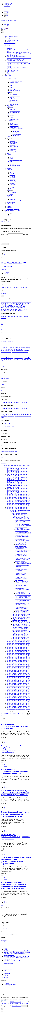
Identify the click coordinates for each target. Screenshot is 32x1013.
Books (8, 45)
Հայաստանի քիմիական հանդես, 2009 (18, 687)
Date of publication (14, 82)
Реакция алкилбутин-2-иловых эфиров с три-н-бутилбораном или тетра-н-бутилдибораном (23, 595)
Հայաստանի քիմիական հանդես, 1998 (18, 671)
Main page (4, 940)
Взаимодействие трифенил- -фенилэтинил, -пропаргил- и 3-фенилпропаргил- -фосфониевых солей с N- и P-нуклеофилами (14, 885)
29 (1, 329)
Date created (12, 141)
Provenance (11, 196)
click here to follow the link (7, 341)
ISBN (11, 88)
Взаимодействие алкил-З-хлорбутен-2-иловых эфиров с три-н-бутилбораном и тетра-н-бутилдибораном (15, 749)
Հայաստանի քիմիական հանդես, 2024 (18, 709)
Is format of (12, 179)
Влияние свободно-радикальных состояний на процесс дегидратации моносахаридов (22, 541)
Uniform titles (13, 98)
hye (6, 11)
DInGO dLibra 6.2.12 (15, 1002)
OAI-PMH (3, 463)
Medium (11, 158)
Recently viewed (9, 210)
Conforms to (12, 188)
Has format (12, 177)
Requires (12, 185)
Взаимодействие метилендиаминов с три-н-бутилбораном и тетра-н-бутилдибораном (22, 590)
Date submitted (13, 142)
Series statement (10, 203)
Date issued (12, 145)
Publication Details (12, 78)
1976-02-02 (3, 384)
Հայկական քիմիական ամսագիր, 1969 (18, 498)
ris (4, 253)
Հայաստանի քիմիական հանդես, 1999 (18, 673)
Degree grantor (16, 135)
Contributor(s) (10, 105)
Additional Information (15, 90)
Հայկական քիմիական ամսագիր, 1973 (18, 504)
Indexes (6, 75)
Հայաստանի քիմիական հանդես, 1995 (18, 667)
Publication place (11, 113)
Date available (13, 149)
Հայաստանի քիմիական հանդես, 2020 (18, 703)
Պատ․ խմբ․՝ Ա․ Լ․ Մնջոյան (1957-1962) (12, 358)
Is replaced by (13, 184)
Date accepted (13, 143)
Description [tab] (6, 272)
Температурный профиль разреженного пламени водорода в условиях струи (22, 609)
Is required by (13, 187)
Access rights (13, 192)
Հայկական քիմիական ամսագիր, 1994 (18, 666)
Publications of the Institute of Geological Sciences (18, 63)
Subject (10, 107)
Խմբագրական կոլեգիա (22, 518)
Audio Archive (10, 71)
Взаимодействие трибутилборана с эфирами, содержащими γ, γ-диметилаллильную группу (15, 814)
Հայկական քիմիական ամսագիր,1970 (18, 500)
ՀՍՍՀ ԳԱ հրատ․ (6, 378)
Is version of (12, 176)
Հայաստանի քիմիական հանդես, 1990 (18, 660)
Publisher (9, 137)
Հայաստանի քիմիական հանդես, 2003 (18, 678)
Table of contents (14, 124)
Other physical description (16, 160)
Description (9, 39)
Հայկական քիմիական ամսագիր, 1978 (18, 643)
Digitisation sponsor (14, 127)
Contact (8, 41)
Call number (12, 164)
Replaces (12, 183)
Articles (8, 47)
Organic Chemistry (5, 414)
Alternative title (13, 94)
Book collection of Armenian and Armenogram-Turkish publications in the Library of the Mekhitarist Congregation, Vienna (19, 54)
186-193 (3, 366)
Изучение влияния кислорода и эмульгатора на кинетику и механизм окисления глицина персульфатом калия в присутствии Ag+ (23, 525)
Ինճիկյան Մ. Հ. (8, 416)
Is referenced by (13, 181)
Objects (8, 213)
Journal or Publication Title (16, 81)
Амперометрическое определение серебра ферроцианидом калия (21, 546)
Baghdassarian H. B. (18, 416)
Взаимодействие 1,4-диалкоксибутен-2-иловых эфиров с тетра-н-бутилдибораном (15, 771)
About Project (7, 36)
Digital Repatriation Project (13, 70)
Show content (8, 266)
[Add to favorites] (1, 257)
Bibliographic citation (15, 165)
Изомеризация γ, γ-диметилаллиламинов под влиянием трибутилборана (15, 837)
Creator (10, 101)
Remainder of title (14, 100)
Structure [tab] (6, 274)
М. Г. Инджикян (22, 287)
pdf (1, 390)
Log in (2, 991)
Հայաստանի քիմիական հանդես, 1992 (18, 663)
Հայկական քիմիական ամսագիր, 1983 (18, 650)
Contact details (7, 985)
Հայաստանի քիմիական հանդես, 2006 (18, 683)
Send (7, 244)
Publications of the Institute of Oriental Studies (17, 62)
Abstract (11, 123)
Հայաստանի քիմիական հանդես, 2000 (18, 674)
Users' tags (12, 109)
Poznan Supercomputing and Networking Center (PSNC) (14, 1003)
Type (8, 153)
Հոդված (3, 293)
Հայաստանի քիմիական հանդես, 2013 (18, 693)
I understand (24, 1006)
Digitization (9, 207)
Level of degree (16, 132)
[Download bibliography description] (2, 762)
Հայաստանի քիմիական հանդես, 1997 (18, 670)
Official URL (13, 89)
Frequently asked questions (13, 40)
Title (9, 92)
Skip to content (7, 4)
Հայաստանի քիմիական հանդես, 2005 (18, 681)
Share (7, 15)
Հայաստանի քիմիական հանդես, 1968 (18, 497)
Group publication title (15, 96)
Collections (6, 43)
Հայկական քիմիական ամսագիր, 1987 (18, 656)
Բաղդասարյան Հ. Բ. (16, 414)
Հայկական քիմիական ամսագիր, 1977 (18, 641)
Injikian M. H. (4, 417)
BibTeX (5, 254)
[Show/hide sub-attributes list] (7, 92)
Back (2, 32)
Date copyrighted (14, 146)
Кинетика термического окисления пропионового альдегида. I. (22, 536)
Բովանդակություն (21, 611)
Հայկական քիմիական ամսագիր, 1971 (18, 501)
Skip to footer (7, 6)
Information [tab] (6, 273)
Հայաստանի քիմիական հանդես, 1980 (18, 645)
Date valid (12, 150)
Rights (9, 190)
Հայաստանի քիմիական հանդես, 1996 (18, 668)
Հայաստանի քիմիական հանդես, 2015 (18, 696)
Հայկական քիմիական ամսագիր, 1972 (18, 503)
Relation (10, 169)
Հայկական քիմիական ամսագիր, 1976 (18, 508)
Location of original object (16, 200)
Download (3, 269)
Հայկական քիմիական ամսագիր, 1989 (18, 658)
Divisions (9, 206)
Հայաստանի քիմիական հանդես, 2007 (18, 684)
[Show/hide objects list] (17, 36)
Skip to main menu (8, 1)
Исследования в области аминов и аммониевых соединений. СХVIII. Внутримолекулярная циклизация (21, 584)
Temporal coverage (14, 119)
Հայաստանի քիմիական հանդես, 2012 (18, 691)
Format (10, 154)
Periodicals (9, 48)
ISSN (11, 86)
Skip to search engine (9, 3)
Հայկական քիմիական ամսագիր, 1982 (18, 648)
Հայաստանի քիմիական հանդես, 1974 (18, 505)
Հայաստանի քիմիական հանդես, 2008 (18, 686)
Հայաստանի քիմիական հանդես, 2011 (18, 690)
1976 (2, 324)
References (12, 180)
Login (5, 17)
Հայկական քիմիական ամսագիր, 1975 (18, 507)
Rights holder (10, 195)
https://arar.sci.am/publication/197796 (9, 451)
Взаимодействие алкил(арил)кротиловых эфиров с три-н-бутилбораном (14, 726)
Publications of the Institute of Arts (15, 60)
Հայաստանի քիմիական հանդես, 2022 (18, 706)
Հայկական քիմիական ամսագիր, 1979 (18, 644)
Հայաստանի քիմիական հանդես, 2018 (18, 700)
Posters (8, 74)
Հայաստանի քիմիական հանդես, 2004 (18, 680)
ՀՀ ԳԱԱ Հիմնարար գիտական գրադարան (14, 402)
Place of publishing (14, 126)
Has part (11, 172)
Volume (11, 83)
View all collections (8, 963)
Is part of (12, 173)
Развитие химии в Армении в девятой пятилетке (23, 520)
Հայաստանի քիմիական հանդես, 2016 (18, 697)
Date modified (13, 147)
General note (10, 205)
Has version (12, 175)
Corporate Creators (14, 104)
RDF (2, 457)
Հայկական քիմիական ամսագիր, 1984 (18, 651)
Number (11, 85)
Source (8, 166)
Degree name (16, 131)
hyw (8, 11)
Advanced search (5, 221)
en (4, 11)
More (2, 905)
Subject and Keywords (15, 111)
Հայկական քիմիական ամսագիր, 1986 (18, 654)
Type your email (5, 234)
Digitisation (12, 199)
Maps (8, 73)
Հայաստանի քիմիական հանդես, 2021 (18, 704)
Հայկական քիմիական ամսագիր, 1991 (18, 661)
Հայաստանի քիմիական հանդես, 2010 (18, 689)
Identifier (10, 161)
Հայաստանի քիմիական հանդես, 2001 (18, 676)
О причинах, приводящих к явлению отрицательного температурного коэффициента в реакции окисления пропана (23, 531)
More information (16, 1006)
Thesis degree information (17, 128)
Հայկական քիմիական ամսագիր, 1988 (18, 657)
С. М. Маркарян (13, 287)
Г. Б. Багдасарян (5, 287)
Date (9, 138)
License (11, 194)
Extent (11, 157)
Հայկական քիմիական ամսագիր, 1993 (18, 664)
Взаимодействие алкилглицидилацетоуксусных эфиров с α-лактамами (23, 550)
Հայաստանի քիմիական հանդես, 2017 (18, 699)
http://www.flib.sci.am (6, 934)
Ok (1, 1008)
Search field (3, 219)
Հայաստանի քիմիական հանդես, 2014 (18, 694)
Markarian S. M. (27, 416)
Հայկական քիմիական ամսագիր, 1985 (18, 653)
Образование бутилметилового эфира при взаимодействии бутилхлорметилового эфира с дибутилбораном (16, 860)
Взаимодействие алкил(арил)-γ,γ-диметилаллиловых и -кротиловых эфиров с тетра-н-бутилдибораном (15, 793)
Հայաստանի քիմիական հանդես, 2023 (18, 707)
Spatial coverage (13, 117)
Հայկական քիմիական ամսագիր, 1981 (18, 647)
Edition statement (11, 202)
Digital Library (7, 423)
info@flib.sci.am (4, 928)
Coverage (10, 115)
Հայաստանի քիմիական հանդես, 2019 (18, 701)
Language (9, 168)
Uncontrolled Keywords (15, 112)
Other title (12, 97)
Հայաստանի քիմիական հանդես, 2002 (18, 677)
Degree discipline (17, 134)
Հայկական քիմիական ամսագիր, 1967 (18, 495)
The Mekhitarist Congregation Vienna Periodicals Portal (17, 951)
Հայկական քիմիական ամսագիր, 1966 (18, 494)
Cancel (2, 244)
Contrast (6, 14)
